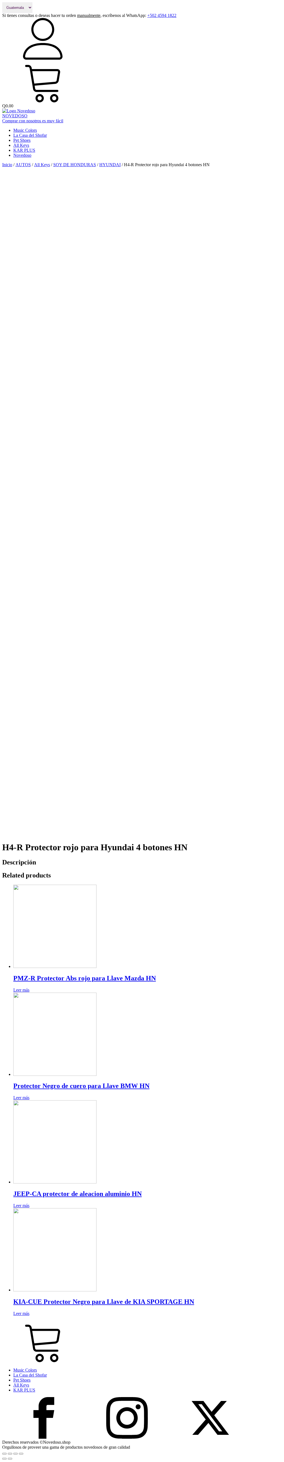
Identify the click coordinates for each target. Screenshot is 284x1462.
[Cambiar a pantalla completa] (15, 1454)
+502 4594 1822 (161, 15)
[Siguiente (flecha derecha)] (10, 1459)
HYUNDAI (110, 164)
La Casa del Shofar (30, 135)
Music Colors (25, 130)
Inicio (7, 164)
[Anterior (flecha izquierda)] (4, 1459)
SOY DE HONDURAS (74, 164)
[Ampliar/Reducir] (21, 1454)
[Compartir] (10, 1454)
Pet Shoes (22, 140)
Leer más (21, 990)
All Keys (21, 145)
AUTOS (23, 164)
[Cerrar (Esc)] (4, 1454)
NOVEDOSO (14, 115)
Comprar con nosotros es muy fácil (32, 120)
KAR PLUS (24, 150)
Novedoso (22, 155)
